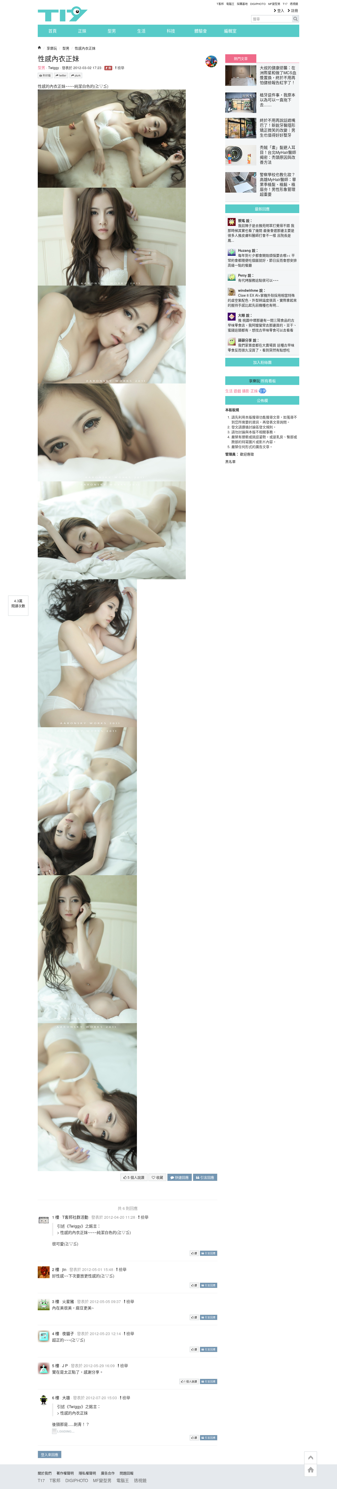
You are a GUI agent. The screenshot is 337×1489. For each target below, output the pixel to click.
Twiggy (53, 67)
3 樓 (55, 1301)
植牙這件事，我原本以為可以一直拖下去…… (277, 100)
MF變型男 (274, 4)
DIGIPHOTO (258, 4)
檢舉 (120, 67)
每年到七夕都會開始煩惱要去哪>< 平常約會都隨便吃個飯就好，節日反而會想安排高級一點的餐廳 (262, 260)
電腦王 (230, 4)
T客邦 (220, 4)
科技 (171, 31)
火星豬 (68, 1301)
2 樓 (55, 1269)
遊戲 (237, 390)
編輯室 (230, 31)
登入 (280, 10)
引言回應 (206, 1177)
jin (64, 1269)
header (310, 1458)
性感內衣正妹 (85, 48)
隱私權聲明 (87, 1473)
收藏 (159, 1177)
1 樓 (55, 1217)
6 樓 (55, 1397)
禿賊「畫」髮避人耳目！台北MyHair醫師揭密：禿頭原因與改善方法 (278, 155)
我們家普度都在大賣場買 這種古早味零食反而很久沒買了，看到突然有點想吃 (261, 347)
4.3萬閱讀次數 (18, 603)
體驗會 (200, 31)
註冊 (294, 10)
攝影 (245, 390)
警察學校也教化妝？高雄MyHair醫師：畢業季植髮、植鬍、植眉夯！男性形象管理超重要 (278, 184)
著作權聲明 (65, 1473)
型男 (112, 31)
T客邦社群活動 (75, 1217)
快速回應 (181, 1177)
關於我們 (45, 1473)
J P (65, 1365)
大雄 (66, 1397)
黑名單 (230, 461)
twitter (62, 75)
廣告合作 (108, 1473)
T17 (63, 13)
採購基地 (242, 4)
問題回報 (126, 1473)
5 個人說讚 (135, 1177)
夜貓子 (68, 1333)
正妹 (82, 31)
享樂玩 (52, 48)
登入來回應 (49, 1454)
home (310, 1470)
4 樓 (55, 1333)
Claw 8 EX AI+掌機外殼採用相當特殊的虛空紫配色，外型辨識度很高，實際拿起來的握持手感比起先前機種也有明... (262, 300)
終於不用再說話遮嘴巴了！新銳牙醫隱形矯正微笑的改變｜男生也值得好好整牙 (277, 127)
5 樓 (55, 1365)
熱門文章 (241, 58)
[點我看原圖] (112, 138)
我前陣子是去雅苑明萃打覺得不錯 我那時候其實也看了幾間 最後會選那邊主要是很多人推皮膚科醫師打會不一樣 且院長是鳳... (261, 233)
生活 (141, 31)
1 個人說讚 (190, 1381)
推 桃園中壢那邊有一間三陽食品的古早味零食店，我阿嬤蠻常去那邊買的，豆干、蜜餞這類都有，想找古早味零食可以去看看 (262, 325)
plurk (77, 75)
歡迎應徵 (247, 454)
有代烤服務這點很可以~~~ (258, 280)
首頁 (52, 31)
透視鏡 (294, 4)
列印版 (46, 75)
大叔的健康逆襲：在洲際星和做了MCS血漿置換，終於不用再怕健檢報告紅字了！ (278, 75)
